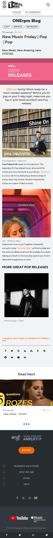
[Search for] (48, 4)
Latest (7, 27)
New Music (18, 27)
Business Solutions (26, 466)
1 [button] (24, 424)
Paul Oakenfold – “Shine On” (14, 161)
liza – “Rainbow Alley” (11, 241)
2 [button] (26, 424)
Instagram (29, 498)
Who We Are (26, 472)
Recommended (33, 12)
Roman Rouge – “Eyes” (14, 321)
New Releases (32, 27)
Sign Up (26, 450)
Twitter (23, 498)
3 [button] (29, 424)
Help (26, 484)
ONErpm (11, 89)
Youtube (36, 498)
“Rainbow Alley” (24, 248)
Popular (16, 12)
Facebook (17, 498)
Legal (26, 478)
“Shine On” (45, 172)
